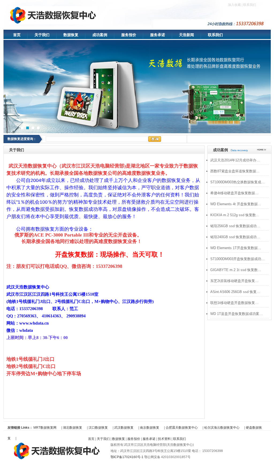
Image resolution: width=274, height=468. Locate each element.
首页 (17, 35)
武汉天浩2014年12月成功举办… (235, 160)
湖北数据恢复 (72, 427)
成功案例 (99, 35)
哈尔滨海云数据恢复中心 (221, 427)
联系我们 (249, 5)
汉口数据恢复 (98, 427)
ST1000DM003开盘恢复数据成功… (237, 259)
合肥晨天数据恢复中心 (182, 427)
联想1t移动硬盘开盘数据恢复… (234, 303)
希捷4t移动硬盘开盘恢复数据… (234, 193)
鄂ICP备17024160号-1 (127, 457)
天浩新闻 (186, 35)
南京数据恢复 (149, 427)
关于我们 (42, 35)
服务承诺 (157, 35)
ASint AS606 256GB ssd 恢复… (235, 292)
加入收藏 (234, 5)
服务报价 (128, 35)
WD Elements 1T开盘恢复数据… (235, 248)
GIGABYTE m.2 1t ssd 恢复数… (235, 270)
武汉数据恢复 (124, 427)
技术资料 (164, 439)
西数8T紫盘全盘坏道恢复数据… (235, 171)
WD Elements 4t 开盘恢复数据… (235, 204)
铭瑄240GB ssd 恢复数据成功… (235, 237)
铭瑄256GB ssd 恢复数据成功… (235, 226)
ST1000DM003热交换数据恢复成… (237, 182)
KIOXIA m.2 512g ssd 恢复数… (234, 215)
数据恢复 (70, 35)
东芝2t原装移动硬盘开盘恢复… (234, 281)
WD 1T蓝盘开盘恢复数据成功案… (236, 314)
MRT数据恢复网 (44, 427)
